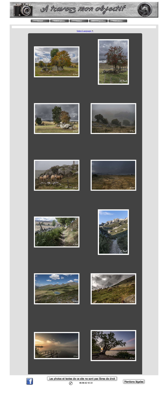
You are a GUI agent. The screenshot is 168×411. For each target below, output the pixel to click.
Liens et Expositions (98, 21)
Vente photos (118, 21)
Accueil (40, 21)
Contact (79, 21)
